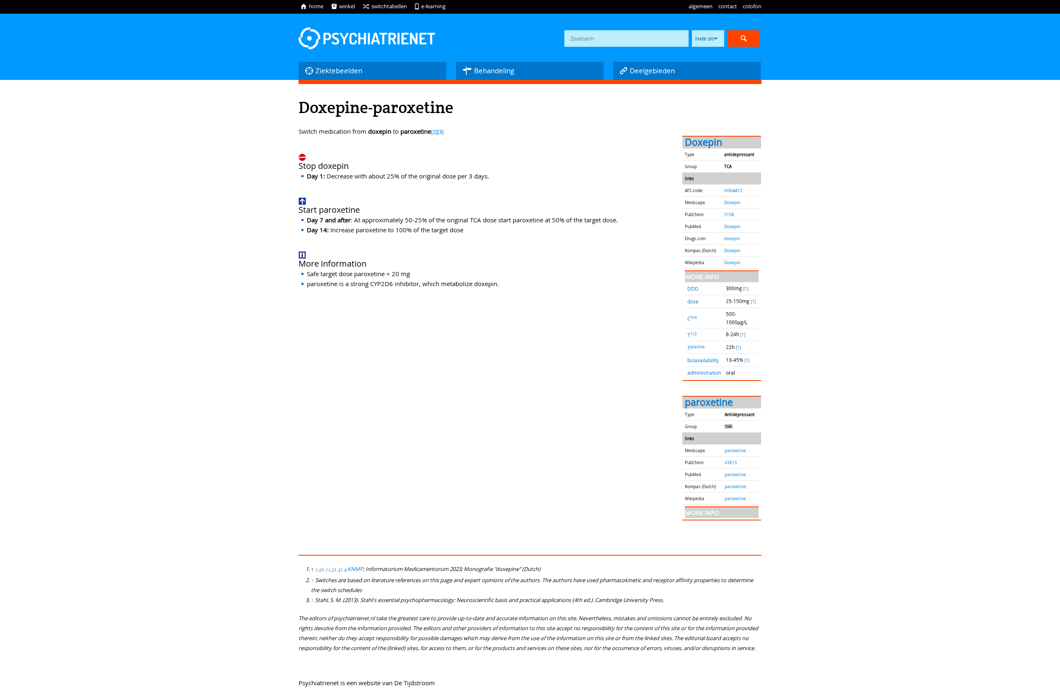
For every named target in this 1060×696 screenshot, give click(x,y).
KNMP (355, 569)
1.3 (337, 570)
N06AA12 (733, 190)
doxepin (732, 238)
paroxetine (709, 402)
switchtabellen (384, 6)
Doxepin (703, 142)
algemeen (701, 6)
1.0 (318, 570)
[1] (745, 288)
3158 (729, 214)
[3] (440, 131)
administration (704, 372)
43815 (731, 462)
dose (693, 301)
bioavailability (703, 360)
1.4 (343, 570)
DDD (693, 288)
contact (727, 6)
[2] (434, 131)
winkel (343, 6)
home (311, 6)
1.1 (324, 570)
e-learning (430, 6)
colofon (752, 6)
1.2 (331, 570)
